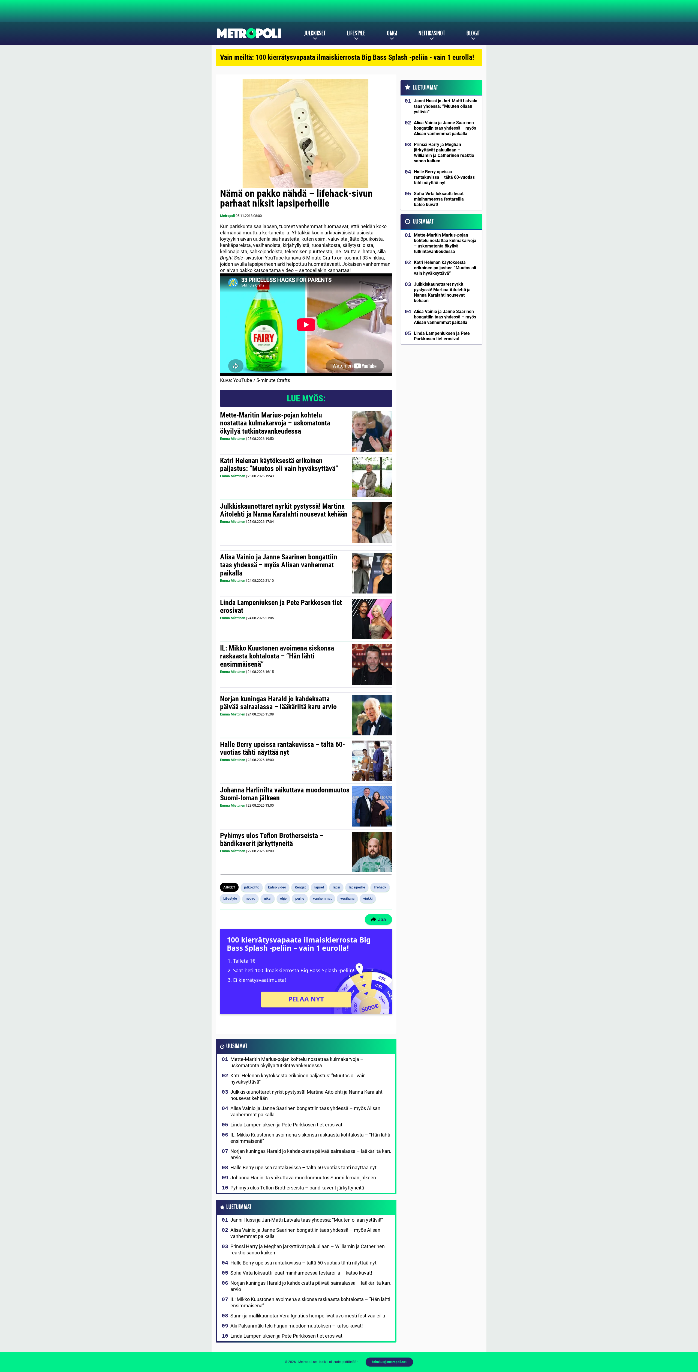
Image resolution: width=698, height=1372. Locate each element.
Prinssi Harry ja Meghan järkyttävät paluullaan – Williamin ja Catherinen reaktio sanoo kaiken (307, 1249)
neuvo (250, 898)
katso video (277, 887)
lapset (319, 887)
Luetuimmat (239, 1207)
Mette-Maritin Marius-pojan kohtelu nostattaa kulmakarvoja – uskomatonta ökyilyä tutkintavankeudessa (275, 423)
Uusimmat (236, 1046)
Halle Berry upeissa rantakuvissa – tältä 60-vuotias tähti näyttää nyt (282, 748)
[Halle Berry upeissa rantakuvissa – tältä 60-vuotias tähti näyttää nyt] (372, 761)
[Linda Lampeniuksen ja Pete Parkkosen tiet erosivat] (372, 619)
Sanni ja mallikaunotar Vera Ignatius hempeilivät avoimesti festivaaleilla (307, 1316)
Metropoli (227, 216)
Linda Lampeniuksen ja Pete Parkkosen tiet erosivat (281, 606)
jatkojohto (251, 887)
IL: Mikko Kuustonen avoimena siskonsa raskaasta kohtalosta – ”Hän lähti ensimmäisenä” (277, 656)
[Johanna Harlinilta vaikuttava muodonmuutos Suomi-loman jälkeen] (372, 806)
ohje (283, 898)
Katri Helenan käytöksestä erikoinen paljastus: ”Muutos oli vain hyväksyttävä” (279, 465)
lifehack (380, 887)
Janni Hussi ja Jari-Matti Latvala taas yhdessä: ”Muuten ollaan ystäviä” (306, 1220)
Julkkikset (315, 33)
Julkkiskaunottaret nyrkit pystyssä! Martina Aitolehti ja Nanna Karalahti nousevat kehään (284, 510)
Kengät (300, 887)
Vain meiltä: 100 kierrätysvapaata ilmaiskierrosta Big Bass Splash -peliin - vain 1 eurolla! (347, 57)
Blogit (473, 33)
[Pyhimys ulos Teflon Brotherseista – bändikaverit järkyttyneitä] (372, 852)
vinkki (367, 898)
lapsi (336, 887)
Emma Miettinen (232, 439)
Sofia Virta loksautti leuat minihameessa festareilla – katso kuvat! (301, 1273)
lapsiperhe (357, 887)
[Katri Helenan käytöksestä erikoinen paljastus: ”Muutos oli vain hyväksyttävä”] (372, 477)
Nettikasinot (432, 33)
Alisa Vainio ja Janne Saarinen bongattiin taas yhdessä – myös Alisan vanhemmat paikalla (278, 565)
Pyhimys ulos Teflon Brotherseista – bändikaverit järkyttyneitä (271, 839)
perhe (299, 898)
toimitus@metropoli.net (389, 1362)
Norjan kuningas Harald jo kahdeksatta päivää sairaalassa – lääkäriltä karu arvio (278, 703)
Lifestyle (356, 33)
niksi (267, 898)
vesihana (347, 898)
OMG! (392, 33)
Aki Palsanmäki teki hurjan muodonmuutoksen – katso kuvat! (296, 1326)
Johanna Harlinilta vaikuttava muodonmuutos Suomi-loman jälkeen (285, 794)
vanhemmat (322, 898)
